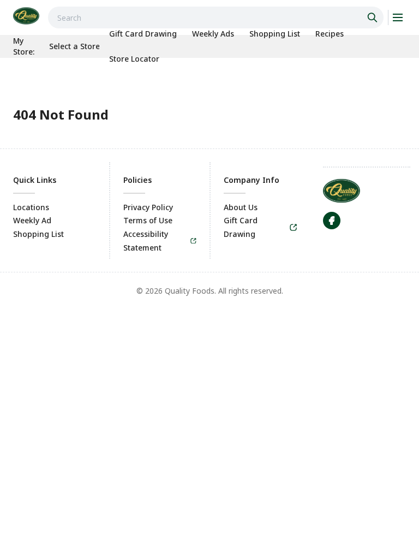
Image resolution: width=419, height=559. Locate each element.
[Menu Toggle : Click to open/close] (397, 17)
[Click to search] (373, 17)
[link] (26, 16)
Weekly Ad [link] (32, 220)
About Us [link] (241, 207)
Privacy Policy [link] (148, 207)
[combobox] (216, 17)
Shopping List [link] (38, 234)
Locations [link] (31, 207)
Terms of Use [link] (147, 220)
